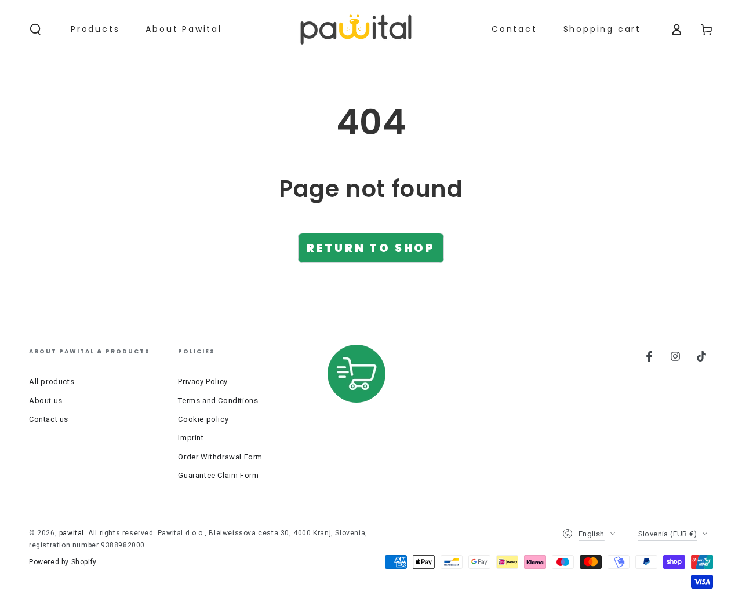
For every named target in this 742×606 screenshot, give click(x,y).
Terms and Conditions (218, 400)
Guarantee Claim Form (218, 475)
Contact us (48, 419)
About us (46, 400)
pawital (71, 533)
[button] (35, 29)
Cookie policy (203, 419)
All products (51, 381)
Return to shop (371, 248)
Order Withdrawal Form (220, 456)
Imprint (190, 437)
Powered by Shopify (63, 562)
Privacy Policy (202, 381)
